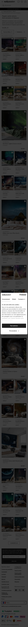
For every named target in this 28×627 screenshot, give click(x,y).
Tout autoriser (14, 325)
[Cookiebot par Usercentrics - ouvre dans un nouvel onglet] (19, 295)
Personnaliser (13, 330)
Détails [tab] (14, 299)
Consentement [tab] (6, 299)
